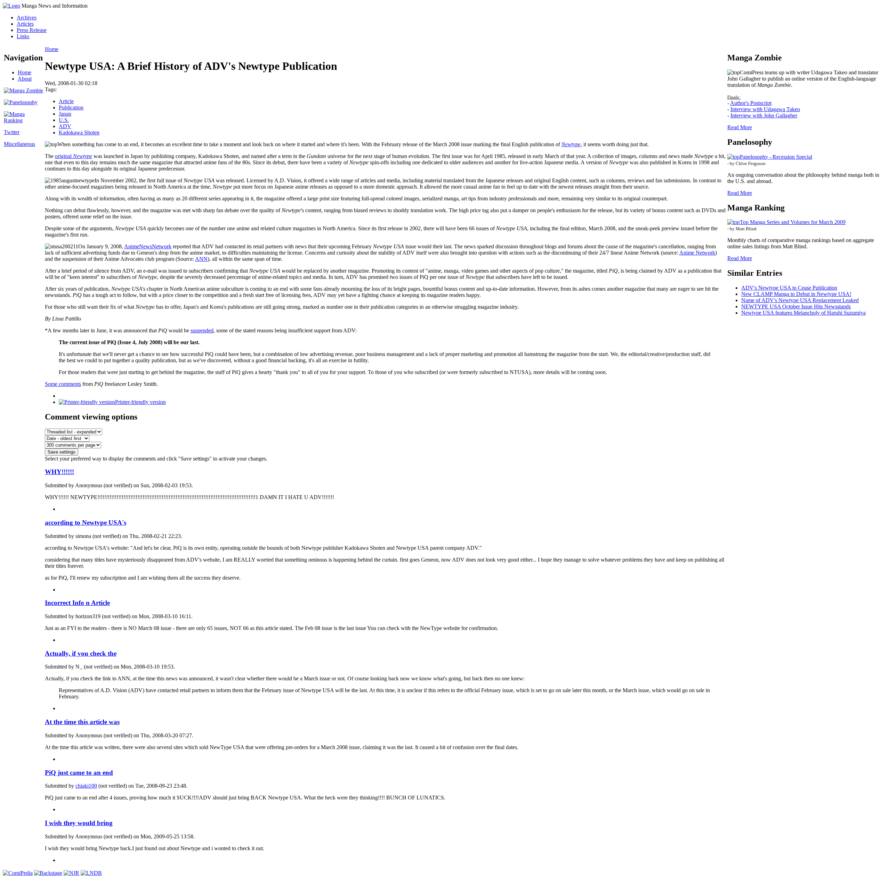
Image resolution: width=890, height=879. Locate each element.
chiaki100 (86, 786)
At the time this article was (82, 721)
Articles (25, 24)
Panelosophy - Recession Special (776, 157)
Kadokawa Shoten (79, 132)
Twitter (11, 132)
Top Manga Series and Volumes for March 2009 (793, 222)
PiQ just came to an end (79, 772)
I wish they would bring (79, 823)
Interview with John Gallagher (763, 115)
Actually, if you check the (80, 653)
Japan (65, 114)
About (25, 79)
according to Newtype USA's (85, 522)
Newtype (571, 144)
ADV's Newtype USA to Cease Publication (789, 288)
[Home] (11, 6)
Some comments (63, 384)
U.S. (64, 120)
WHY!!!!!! (59, 471)
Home (24, 72)
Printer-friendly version (140, 402)
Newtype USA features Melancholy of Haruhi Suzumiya (803, 313)
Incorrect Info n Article (77, 602)
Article (66, 101)
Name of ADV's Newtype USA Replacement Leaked (800, 300)
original (73, 156)
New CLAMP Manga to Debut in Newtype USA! (796, 294)
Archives (27, 17)
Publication (71, 107)
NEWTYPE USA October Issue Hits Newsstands (796, 306)
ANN (201, 259)
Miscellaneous (19, 144)
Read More (739, 127)
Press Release (32, 30)
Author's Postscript (750, 103)
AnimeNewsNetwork (147, 246)
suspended (202, 330)
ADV (65, 126)
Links (23, 36)
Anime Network (697, 253)
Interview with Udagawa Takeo (765, 109)
